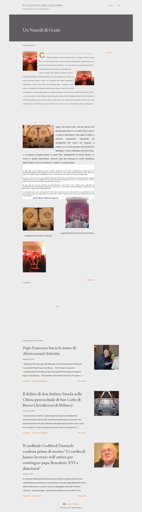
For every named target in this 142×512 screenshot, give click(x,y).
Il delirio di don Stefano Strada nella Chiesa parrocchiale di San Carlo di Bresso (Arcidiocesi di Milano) (52, 399)
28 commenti (37, 496)
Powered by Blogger (72, 504)
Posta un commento (40, 381)
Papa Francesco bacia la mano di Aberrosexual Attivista (49, 350)
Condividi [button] (108, 53)
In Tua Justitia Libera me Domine (42, 5)
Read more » (82, 381)
